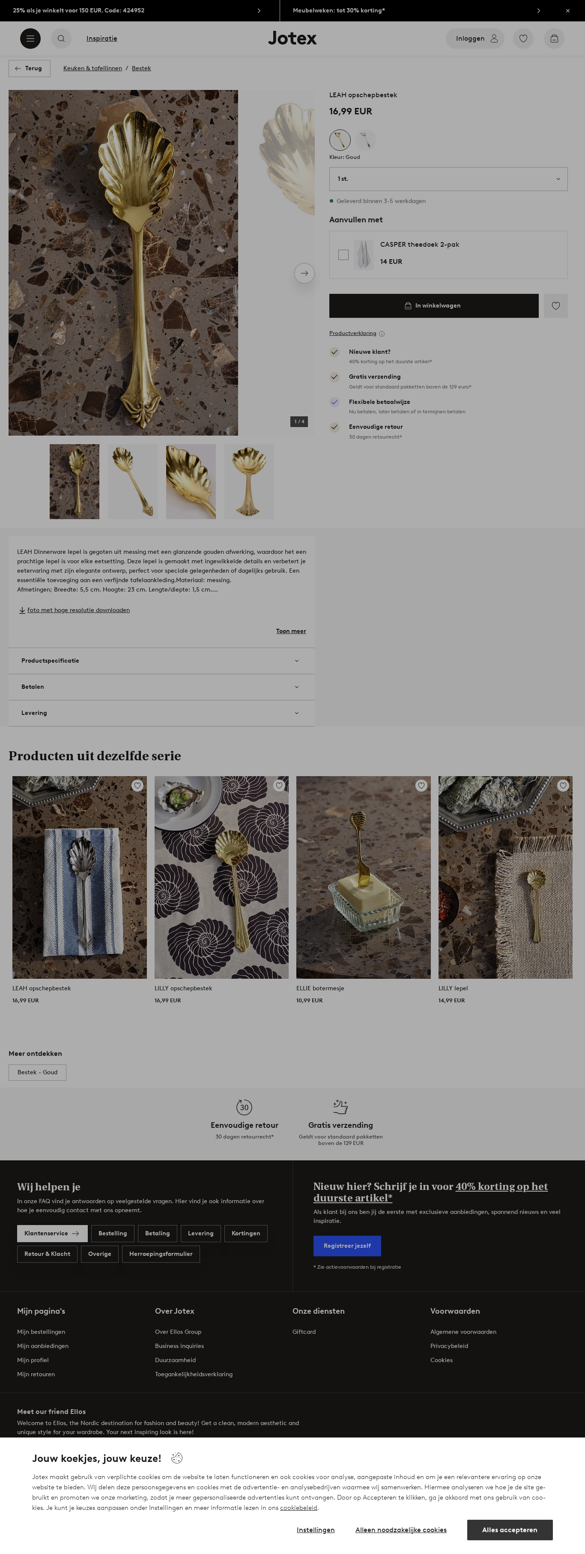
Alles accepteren (509, 1530)
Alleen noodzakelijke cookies (401, 1530)
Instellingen (316, 1530)
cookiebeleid (298, 1508)
